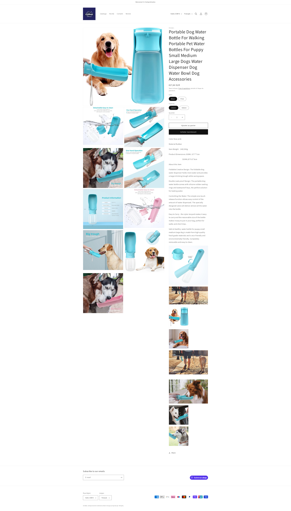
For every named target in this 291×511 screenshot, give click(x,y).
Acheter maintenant (188, 132)
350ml (173, 108)
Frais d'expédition (184, 88)
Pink (182, 99)
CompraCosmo (92, 506)
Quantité (171, 113)
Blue (173, 99)
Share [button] (173, 453)
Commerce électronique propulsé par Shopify (110, 506)
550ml (184, 108)
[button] (195, 13)
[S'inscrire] (121, 477)
